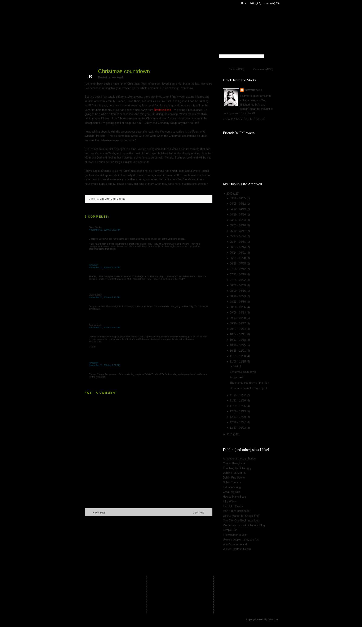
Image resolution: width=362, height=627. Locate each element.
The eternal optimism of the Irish (249, 382)
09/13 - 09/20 (238, 318)
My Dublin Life (138, 14)
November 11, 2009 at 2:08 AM (104, 267)
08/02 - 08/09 (238, 285)
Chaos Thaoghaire (234, 463)
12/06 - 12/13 (238, 411)
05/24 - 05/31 (238, 241)
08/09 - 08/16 (238, 290)
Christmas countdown (124, 71)
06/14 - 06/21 (238, 252)
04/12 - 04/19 (238, 209)
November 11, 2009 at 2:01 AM (104, 229)
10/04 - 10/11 (238, 334)
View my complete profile (244, 118)
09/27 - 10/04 (238, 328)
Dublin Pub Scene (234, 477)
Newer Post (99, 512)
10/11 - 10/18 (238, 339)
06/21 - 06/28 (238, 258)
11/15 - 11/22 (238, 395)
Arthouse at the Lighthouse (239, 458)
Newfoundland (162, 109)
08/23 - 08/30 (238, 301)
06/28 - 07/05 (238, 263)
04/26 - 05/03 (238, 220)
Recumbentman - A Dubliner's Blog (244, 525)
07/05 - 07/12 (238, 269)
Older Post (198, 512)
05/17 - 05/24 (238, 236)
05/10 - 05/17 (238, 230)
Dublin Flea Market (234, 472)
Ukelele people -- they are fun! (241, 539)
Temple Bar (230, 530)
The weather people (235, 534)
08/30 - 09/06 (238, 307)
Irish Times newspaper (236, 510)
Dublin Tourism (232, 482)
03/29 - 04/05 (238, 198)
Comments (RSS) (272, 3)
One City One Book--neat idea (241, 520)
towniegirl (93, 265)
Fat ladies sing (232, 487)
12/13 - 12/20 (238, 416)
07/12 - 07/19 (238, 274)
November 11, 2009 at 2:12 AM (104, 297)
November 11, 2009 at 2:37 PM (104, 365)
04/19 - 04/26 (238, 214)
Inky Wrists (230, 501)
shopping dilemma (112, 198)
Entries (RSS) (255, 3)
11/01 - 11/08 (238, 356)
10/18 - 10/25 (238, 345)
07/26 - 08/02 (238, 279)
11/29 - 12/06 (238, 406)
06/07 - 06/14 (238, 247)
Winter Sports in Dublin (237, 549)
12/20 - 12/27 (238, 422)
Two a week (237, 377)
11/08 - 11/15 (238, 361)
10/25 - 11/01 (238, 350)
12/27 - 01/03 (238, 427)
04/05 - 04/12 (238, 203)
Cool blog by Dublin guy (237, 468)
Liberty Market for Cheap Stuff (241, 515)
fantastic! (235, 366)
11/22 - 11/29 (238, 400)
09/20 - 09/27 (238, 323)
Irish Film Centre (233, 506)
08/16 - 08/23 (238, 296)
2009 (229, 193)
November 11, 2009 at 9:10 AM (104, 327)
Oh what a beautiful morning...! (248, 388)
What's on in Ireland (235, 544)
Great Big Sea (231, 491)
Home (243, 3)
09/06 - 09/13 (238, 312)
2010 (229, 434)
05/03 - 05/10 (238, 225)
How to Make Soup (234, 496)
